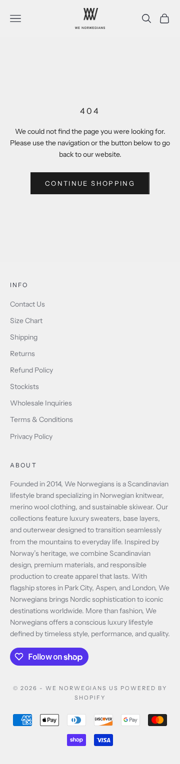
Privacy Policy (31, 436)
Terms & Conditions (41, 419)
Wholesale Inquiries (41, 402)
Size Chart (26, 320)
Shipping (24, 337)
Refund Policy (31, 370)
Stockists (24, 386)
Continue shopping (90, 183)
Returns (22, 353)
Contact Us (27, 304)
